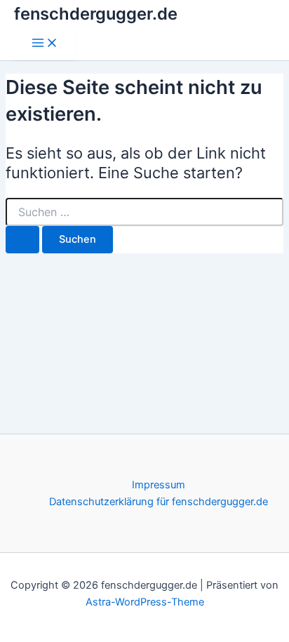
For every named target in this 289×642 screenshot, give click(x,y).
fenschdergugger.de (95, 14)
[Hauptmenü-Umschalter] (45, 43)
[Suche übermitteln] (22, 239)
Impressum (158, 485)
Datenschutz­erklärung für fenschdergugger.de (158, 501)
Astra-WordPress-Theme (145, 602)
